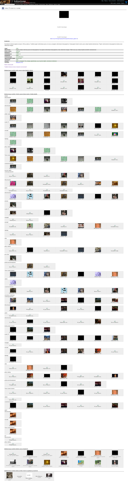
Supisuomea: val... (30, 302)
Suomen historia (42, 4)
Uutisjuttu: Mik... (47, 83)
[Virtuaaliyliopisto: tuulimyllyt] (64, 102)
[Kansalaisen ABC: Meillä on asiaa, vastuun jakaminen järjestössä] (115, 301)
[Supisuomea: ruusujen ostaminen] (64, 310)
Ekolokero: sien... (30, 455)
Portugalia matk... (30, 309)
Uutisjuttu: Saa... (30, 76)
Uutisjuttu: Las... (81, 83)
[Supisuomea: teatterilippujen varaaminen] (64, 177)
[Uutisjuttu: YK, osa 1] (98, 75)
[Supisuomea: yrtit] (115, 310)
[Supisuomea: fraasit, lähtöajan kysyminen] (13, 250)
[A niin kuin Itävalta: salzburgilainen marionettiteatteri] (13, 185)
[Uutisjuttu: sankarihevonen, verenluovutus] (98, 310)
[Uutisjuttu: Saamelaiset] (30, 76)
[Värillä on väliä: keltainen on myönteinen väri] (98, 184)
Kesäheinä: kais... (13, 315)
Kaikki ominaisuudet (8, 64)
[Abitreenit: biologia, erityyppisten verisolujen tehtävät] (30, 227)
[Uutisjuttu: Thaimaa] (98, 87)
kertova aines (19, 58)
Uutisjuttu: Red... (13, 83)
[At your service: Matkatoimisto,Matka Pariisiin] (115, 351)
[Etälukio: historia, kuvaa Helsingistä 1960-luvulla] (115, 109)
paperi (17, 61)
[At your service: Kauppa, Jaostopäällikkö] (47, 308)
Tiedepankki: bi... (115, 199)
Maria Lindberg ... (29, 478)
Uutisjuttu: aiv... (30, 83)
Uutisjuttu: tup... (98, 81)
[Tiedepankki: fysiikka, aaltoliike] (47, 127)
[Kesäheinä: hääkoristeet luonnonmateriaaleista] (64, 189)
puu (38, 61)
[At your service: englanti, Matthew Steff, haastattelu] (13, 392)
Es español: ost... (81, 303)
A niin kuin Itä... (13, 186)
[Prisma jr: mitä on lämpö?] (98, 134)
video (17, 48)
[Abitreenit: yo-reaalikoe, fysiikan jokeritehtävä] (64, 111)
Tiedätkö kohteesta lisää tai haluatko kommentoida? (15, 66)
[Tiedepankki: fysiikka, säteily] (115, 127)
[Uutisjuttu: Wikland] (64, 80)
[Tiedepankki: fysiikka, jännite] (30, 198)
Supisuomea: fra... (13, 250)
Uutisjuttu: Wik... (64, 81)
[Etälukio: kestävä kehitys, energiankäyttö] (115, 135)
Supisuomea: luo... (81, 177)
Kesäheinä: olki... (47, 190)
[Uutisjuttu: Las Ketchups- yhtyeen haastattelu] (81, 82)
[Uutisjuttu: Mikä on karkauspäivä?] (47, 82)
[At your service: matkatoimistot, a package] (13, 321)
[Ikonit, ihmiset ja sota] (9, 477)
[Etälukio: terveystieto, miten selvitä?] (98, 302)
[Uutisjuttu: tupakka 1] (98, 80)
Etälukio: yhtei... (97, 324)
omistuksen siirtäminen (52, 61)
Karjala (58, 4)
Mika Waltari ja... (39, 476)
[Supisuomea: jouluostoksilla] (64, 321)
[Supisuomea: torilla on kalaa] (13, 367)
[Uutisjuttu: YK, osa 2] (81, 75)
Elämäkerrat (51, 4)
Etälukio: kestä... (13, 103)
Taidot (47, 4)
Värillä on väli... (47, 103)
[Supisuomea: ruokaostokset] (115, 339)
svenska (118, 3)
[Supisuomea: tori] (47, 367)
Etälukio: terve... (64, 302)
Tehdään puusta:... (115, 185)
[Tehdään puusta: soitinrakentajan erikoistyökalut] (115, 185)
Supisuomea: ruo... (115, 340)
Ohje (102, 0)
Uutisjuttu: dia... (47, 76)
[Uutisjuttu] (47, 89)
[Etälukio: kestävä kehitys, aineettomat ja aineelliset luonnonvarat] (13, 102)
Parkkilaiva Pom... (13, 464)
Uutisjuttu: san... (98, 311)
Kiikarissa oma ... (13, 310)
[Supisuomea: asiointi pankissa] (30, 177)
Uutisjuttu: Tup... (13, 88)
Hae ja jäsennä (31, 4)
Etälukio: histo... (115, 110)
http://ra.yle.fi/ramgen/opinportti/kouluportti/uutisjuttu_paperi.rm (64, 38)
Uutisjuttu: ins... (115, 76)
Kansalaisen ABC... (115, 302)
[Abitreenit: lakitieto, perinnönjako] (47, 352)
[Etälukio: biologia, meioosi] (13, 198)
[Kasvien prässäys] (13, 206)
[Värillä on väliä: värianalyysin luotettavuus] (81, 227)
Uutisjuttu (18, 51)
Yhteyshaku (25, 4)
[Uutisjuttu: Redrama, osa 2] (13, 82)
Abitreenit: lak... (47, 353)
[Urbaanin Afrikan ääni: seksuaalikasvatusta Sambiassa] (30, 212)
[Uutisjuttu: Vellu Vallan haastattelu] (81, 89)
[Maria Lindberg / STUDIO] (29, 477)
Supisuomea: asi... (30, 177)
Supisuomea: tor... (13, 368)
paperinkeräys (34, 61)
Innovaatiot (19, 476)
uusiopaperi (21, 61)
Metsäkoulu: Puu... (98, 228)
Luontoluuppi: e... (98, 128)
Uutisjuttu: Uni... (114, 83)
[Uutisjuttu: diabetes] (47, 76)
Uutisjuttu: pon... (64, 76)
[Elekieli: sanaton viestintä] (64, 185)
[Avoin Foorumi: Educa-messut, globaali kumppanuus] (13, 213)
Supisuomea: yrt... (115, 311)
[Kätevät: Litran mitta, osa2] (47, 227)
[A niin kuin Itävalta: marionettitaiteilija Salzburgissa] (115, 464)
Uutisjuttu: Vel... (81, 90)
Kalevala (55, 4)
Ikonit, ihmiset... (9, 478)
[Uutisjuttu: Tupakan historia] (13, 87)
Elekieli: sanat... (64, 186)
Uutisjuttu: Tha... (98, 88)
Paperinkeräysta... (98, 340)
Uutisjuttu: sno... (64, 88)
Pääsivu (106, 0)
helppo (17, 52)
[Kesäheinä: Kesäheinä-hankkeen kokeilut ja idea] (47, 183)
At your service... (47, 309)
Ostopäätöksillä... (30, 323)
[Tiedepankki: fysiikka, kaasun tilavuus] (30, 127)
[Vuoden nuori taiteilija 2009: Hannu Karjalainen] (49, 476)
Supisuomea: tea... (64, 177)
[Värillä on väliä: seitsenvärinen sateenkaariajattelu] (47, 102)
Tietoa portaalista (112, 0)
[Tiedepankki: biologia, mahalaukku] (115, 198)
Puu (25, 61)
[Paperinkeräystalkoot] (98, 339)
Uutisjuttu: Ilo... (13, 76)
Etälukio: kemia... (13, 417)
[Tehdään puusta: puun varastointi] (13, 439)
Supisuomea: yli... (13, 302)
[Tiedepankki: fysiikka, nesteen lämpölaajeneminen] (81, 127)
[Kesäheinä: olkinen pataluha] (47, 189)
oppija (17, 55)
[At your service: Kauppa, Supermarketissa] (81, 308)
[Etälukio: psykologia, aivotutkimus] (98, 198)
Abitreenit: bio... (30, 228)
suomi (114, 3)
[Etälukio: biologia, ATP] (98, 111)
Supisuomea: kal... (81, 353)
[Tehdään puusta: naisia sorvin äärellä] (30, 251)
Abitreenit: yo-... (64, 112)
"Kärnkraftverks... (81, 464)
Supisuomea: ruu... (64, 311)
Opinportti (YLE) (19, 62)
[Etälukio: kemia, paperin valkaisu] (13, 416)
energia (28, 61)
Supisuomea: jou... (64, 322)
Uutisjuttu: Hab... (115, 90)
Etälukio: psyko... (98, 199)
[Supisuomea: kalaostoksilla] (81, 352)
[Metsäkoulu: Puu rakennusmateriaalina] (98, 227)
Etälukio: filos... (81, 199)
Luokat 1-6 (18, 54)
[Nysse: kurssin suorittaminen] (13, 175)
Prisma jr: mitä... (98, 135)
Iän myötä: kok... (81, 384)
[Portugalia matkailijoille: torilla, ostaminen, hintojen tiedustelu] (30, 308)
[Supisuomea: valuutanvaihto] (30, 302)
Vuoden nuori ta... (49, 477)
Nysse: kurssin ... (13, 176)
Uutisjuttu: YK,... (81, 76)
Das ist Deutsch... (47, 301)
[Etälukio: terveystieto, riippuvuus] (64, 302)
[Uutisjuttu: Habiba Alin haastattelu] (115, 89)
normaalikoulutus (19, 56)
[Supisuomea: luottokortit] (81, 177)
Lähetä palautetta (120, 0)
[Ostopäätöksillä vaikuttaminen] (30, 322)
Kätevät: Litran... (47, 228)
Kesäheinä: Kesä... (47, 184)
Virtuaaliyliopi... (64, 103)
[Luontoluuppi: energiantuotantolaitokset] (98, 127)
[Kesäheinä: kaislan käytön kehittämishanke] (13, 315)
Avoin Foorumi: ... (13, 214)
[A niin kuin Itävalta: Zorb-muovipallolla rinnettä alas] (98, 464)
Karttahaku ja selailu (19, 4)
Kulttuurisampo (20, 1)
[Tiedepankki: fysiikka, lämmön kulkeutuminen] (47, 111)
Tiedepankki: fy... (13, 112)
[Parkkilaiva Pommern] (13, 463)
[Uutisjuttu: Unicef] (115, 82)
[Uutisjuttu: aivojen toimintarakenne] (30, 82)
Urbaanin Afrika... (30, 213)
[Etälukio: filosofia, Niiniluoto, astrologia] (81, 198)
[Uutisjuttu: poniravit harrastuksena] (64, 76)
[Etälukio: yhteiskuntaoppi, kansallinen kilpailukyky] (98, 323)
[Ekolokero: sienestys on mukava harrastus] (30, 454)
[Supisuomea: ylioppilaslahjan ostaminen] (13, 302)
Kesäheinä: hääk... (64, 190)
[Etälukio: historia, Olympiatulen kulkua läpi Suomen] (47, 392)
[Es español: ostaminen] (81, 302)
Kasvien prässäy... (13, 207)
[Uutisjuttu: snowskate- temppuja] (64, 87)
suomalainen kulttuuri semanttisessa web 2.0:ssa (24, 2)
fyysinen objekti (42, 61)
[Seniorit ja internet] (47, 175)
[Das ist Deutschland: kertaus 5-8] (47, 300)
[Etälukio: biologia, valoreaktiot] (30, 102)
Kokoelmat (36, 4)
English (122, 3)
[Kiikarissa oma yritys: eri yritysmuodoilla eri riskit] (13, 309)
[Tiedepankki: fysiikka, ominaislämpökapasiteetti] (13, 111)
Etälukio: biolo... (30, 103)
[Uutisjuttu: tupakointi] (30, 87)
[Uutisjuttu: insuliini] (115, 76)
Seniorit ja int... (47, 176)
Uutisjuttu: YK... (98, 76)
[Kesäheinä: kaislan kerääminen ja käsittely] (30, 315)
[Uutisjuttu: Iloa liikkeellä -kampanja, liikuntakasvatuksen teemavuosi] (13, 76)
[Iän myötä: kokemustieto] (81, 384)
